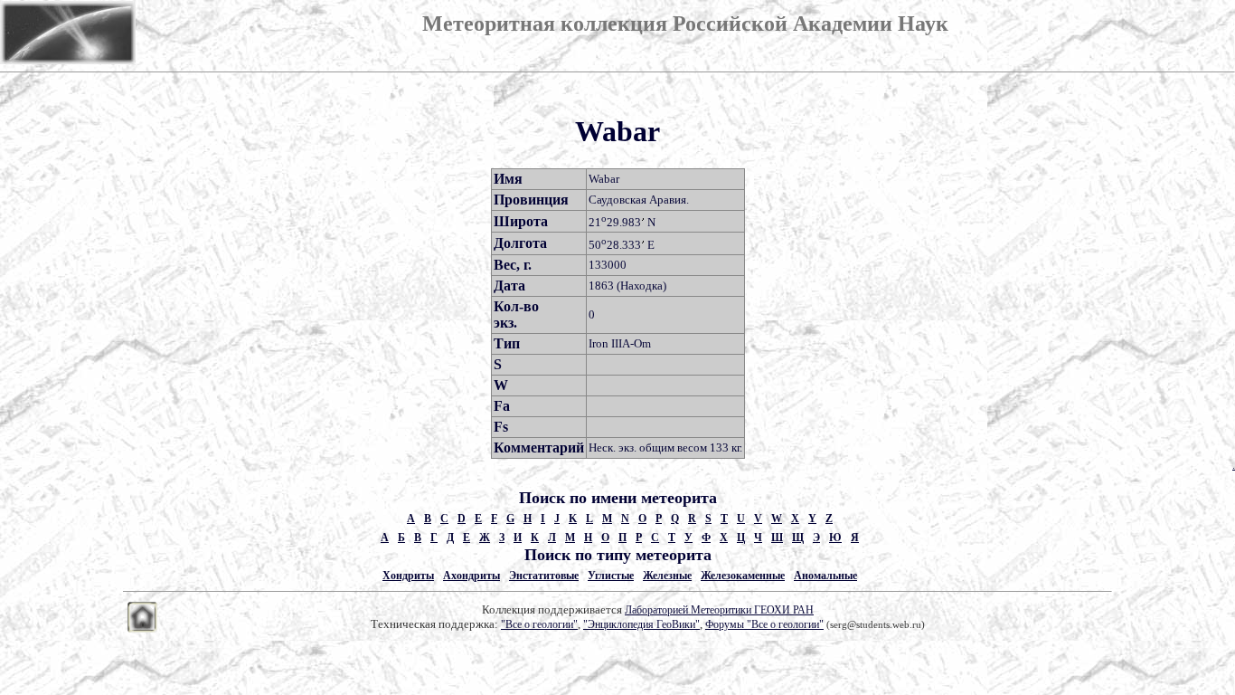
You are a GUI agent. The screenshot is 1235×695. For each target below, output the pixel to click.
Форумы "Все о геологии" (764, 624)
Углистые (611, 575)
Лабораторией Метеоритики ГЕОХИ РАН (719, 610)
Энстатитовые (544, 575)
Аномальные (825, 575)
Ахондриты (471, 575)
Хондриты (408, 575)
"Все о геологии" (539, 624)
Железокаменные (743, 575)
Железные (667, 575)
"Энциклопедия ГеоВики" (641, 624)
